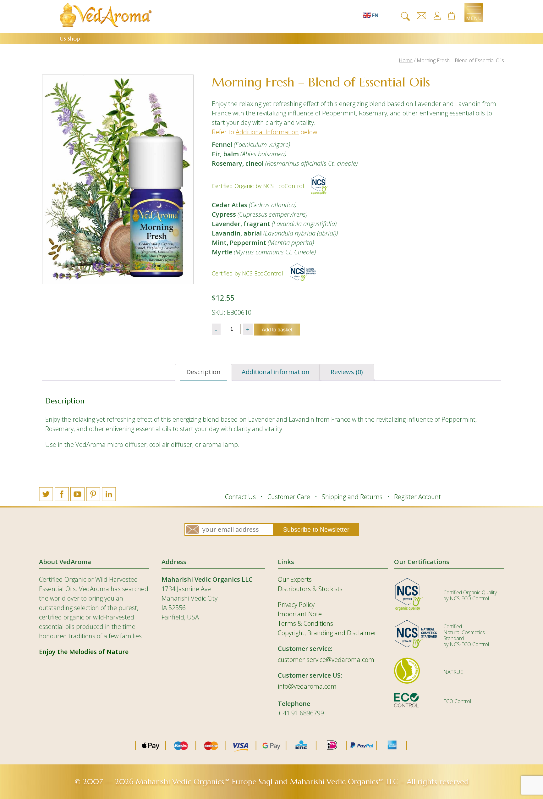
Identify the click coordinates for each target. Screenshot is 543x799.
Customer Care (288, 496)
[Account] (437, 16)
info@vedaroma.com (307, 686)
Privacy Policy (296, 604)
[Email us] (421, 15)
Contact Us (240, 496)
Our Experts (295, 579)
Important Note (300, 614)
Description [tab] (203, 372)
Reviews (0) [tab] (347, 372)
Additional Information (267, 132)
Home (406, 60)
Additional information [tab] (276, 372)
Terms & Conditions (305, 623)
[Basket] (454, 16)
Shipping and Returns (352, 496)
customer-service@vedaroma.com (326, 659)
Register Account (417, 496)
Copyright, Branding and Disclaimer (327, 633)
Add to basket (277, 329)
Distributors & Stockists (310, 589)
